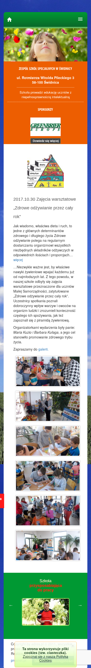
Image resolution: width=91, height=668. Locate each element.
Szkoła (45, 585)
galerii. (43, 349)
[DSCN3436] (48, 476)
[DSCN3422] (48, 406)
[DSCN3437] (48, 510)
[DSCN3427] (48, 441)
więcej (18, 259)
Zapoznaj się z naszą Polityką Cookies (45, 658)
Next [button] (80, 604)
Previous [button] (10, 604)
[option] (45, 604)
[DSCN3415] (48, 371)
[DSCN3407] (48, 545)
